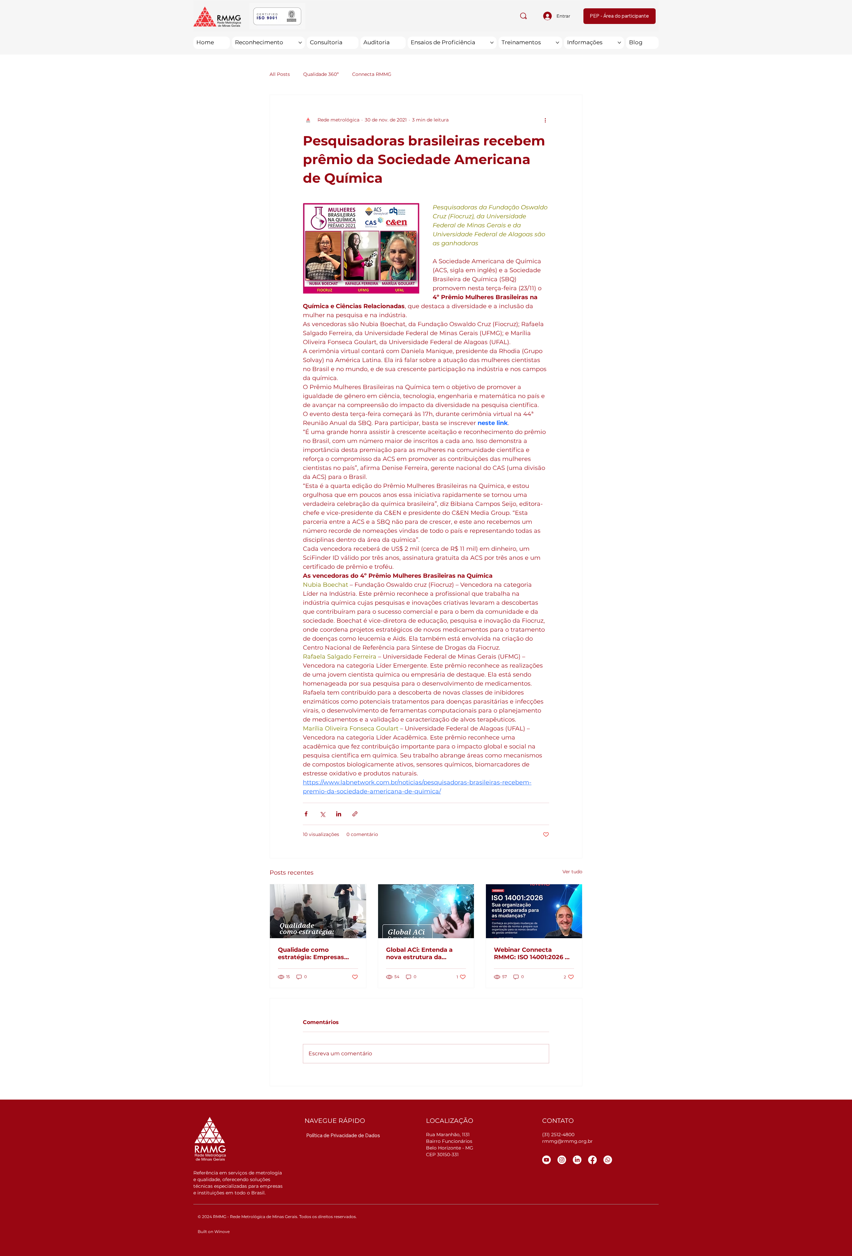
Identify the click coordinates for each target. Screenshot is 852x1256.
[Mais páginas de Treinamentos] (557, 42)
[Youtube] (546, 1159)
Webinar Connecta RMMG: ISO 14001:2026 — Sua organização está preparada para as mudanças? (532, 953)
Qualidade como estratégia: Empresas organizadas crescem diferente (311, 953)
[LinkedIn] (577, 1159)
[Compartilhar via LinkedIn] (338, 814)
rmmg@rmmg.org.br (567, 1141)
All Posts (280, 74)
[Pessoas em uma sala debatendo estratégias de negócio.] (318, 911)
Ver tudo (572, 872)
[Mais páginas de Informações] (619, 42)
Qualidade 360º (321, 74)
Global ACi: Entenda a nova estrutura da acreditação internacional (426, 953)
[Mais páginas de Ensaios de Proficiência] (492, 42)
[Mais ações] (545, 120)
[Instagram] (561, 1159)
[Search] (523, 16)
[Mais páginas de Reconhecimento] (300, 42)
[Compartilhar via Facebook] (306, 814)
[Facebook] (592, 1159)
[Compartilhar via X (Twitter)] (322, 814)
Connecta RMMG (371, 74)
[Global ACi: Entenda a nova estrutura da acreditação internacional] (426, 911)
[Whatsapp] (607, 1159)
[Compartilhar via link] (355, 814)
